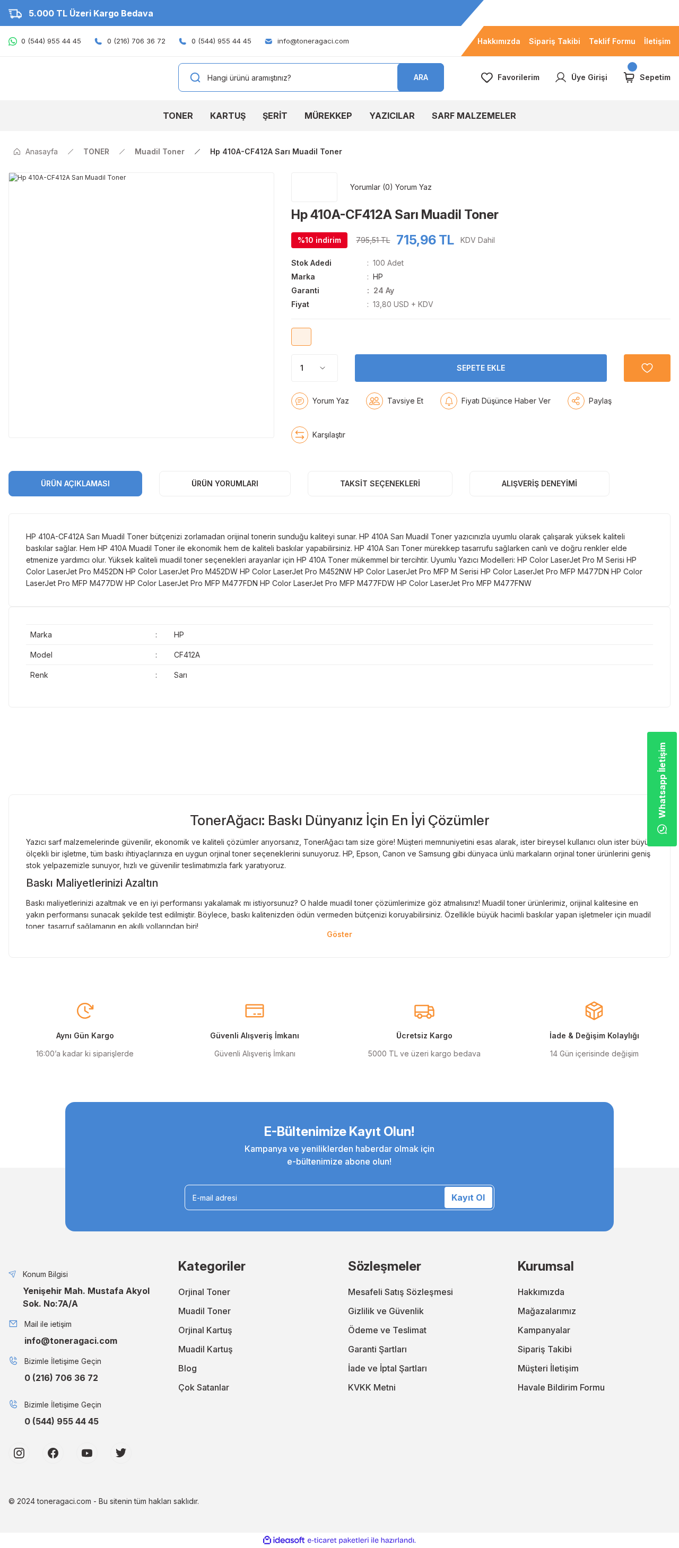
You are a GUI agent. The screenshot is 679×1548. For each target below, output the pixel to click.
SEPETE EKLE (481, 367)
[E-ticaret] (338, 1540)
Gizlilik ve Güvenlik (386, 1311)
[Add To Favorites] (647, 368)
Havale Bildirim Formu (561, 1387)
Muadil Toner (204, 1311)
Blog (187, 1368)
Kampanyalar (544, 1330)
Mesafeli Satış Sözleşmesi (400, 1292)
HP (378, 276)
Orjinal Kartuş (205, 1330)
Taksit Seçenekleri (380, 483)
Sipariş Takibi (545, 1349)
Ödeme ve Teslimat (387, 1330)
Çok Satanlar (203, 1387)
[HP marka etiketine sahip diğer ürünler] (314, 187)
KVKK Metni (372, 1387)
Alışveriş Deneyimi (539, 483)
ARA (421, 77)
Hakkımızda (541, 1292)
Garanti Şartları (377, 1349)
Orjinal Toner (204, 1292)
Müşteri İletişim (548, 1368)
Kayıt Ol (468, 1197)
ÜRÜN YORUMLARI (224, 483)
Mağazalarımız (547, 1311)
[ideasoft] (284, 1540)
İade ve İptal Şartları (387, 1368)
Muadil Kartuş (205, 1349)
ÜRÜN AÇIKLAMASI (75, 483)
